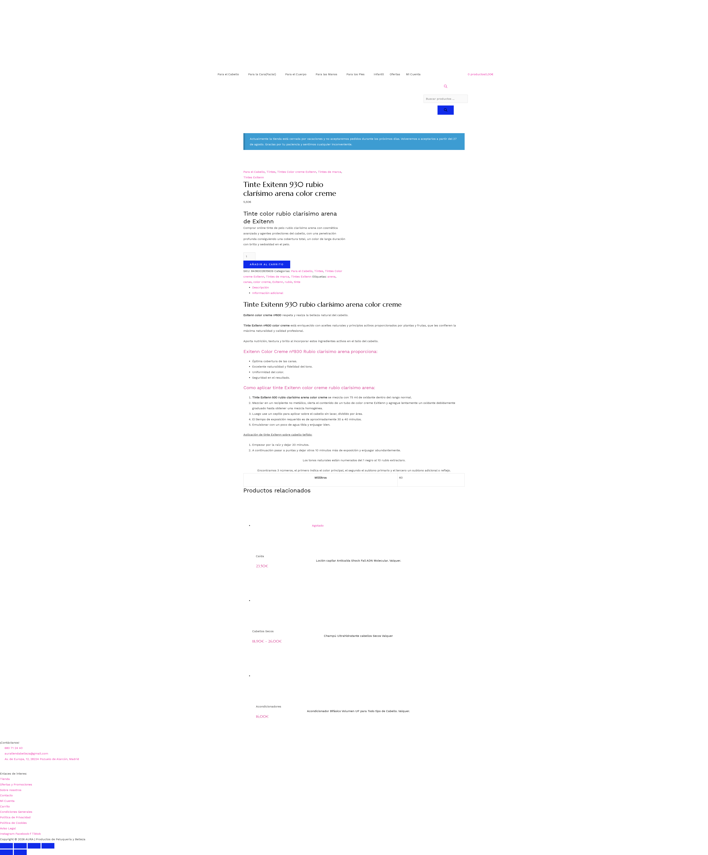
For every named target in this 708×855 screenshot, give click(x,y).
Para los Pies (355, 74)
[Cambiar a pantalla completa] (20, 846)
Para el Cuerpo (295, 74)
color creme (262, 282)
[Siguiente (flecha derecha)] (20, 852)
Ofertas (395, 74)
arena (331, 276)
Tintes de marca (329, 172)
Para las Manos (326, 74)
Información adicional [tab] (267, 293)
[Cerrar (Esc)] (47, 846)
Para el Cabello (228, 74)
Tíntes (270, 172)
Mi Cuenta (413, 74)
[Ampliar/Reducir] (6, 846)
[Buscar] (446, 110)
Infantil (379, 74)
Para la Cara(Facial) (262, 74)
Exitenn (277, 282)
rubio (288, 282)
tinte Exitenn (272, 434)
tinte (297, 282)
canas (247, 282)
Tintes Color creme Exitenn (296, 172)
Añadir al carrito (267, 264)
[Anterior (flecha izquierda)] (6, 852)
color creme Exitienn (370, 403)
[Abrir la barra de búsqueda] (445, 87)
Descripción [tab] (260, 287)
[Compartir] (34, 846)
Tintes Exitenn (253, 177)
